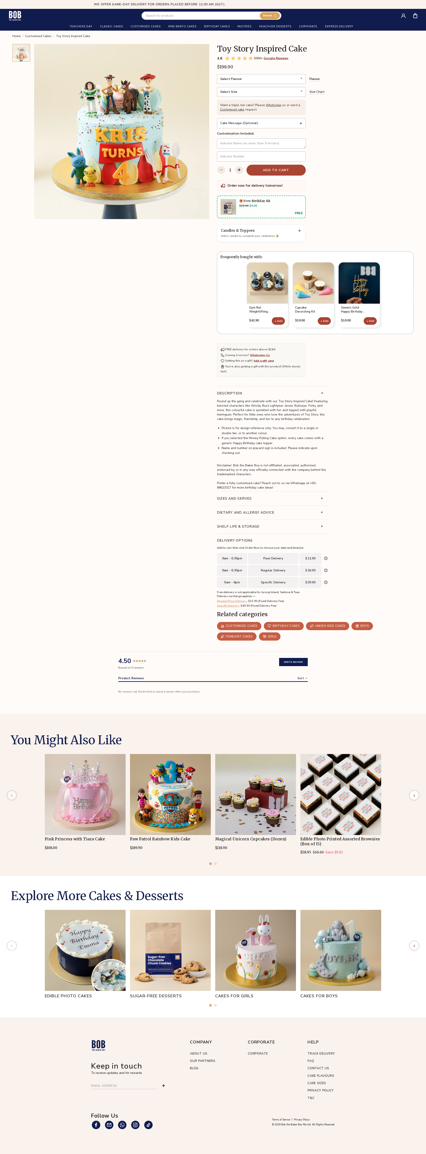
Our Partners (202, 1061)
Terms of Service (281, 1119)
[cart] (418, 14)
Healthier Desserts (275, 26)
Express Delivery (339, 26)
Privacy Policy (321, 1090)
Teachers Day (81, 26)
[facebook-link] (96, 1125)
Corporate (258, 1053)
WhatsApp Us (260, 355)
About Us (198, 1053)
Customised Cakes (38, 36)
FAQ (311, 1061)
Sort (301, 678)
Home (16, 36)
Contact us (318, 1068)
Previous (217, 296)
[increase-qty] (239, 170)
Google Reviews (276, 58)
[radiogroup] (239, 58)
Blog (194, 1068)
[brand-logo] (15, 16)
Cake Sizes (317, 1083)
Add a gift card (264, 360)
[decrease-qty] (221, 170)
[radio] (227, 58)
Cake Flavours (321, 1076)
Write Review (293, 662)
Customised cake (232, 109)
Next (413, 296)
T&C (311, 1098)
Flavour (315, 79)
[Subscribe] (163, 1085)
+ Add (278, 321)
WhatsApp (273, 105)
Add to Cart (276, 170)
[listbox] (261, 79)
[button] (267, 295)
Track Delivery (321, 1053)
